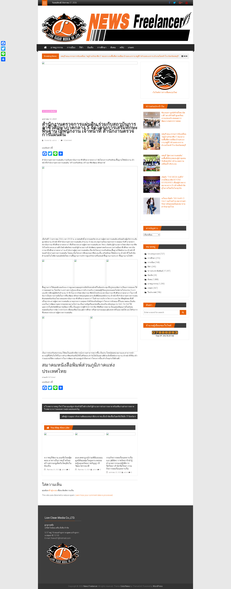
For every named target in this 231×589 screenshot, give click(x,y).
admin (63, 470)
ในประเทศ (152, 292)
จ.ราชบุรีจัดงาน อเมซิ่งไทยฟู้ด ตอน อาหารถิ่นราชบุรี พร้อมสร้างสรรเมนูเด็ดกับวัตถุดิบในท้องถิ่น (58, 461)
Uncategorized (154, 254)
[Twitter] (3, 48)
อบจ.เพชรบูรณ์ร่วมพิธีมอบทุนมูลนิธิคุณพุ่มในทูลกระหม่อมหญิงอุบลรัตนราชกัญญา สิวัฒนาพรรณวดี (89, 461)
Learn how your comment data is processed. (94, 495)
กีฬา (81, 47)
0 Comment (67, 140)
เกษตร (131, 47)
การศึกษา (101, 47)
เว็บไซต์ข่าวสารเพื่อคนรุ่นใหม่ (165, 92)
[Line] (3, 54)
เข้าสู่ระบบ (52, 490)
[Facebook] (3, 43)
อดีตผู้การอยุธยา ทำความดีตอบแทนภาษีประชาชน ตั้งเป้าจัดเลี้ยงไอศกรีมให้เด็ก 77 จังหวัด (98, 416)
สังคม (113, 47)
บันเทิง (90, 47)
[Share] (3, 59)
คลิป (122, 47)
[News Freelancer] (115, 27)
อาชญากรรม (57, 47)
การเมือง (71, 47)
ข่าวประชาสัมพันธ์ (49, 111)
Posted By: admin (50, 140)
